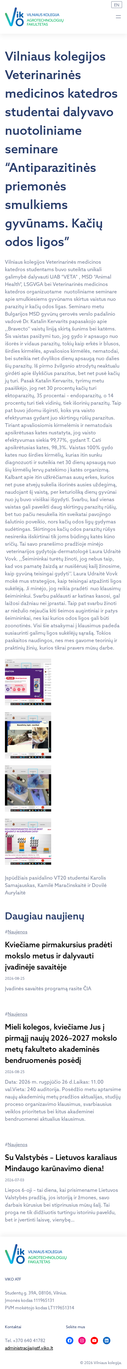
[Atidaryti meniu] (118, 16)
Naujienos (17, 932)
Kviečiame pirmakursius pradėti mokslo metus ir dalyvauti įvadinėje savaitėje (58, 955)
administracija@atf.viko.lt (29, 1348)
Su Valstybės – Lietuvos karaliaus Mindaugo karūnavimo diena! (61, 1163)
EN (116, 4)
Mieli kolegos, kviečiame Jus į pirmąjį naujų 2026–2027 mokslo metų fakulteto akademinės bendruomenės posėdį (61, 1043)
